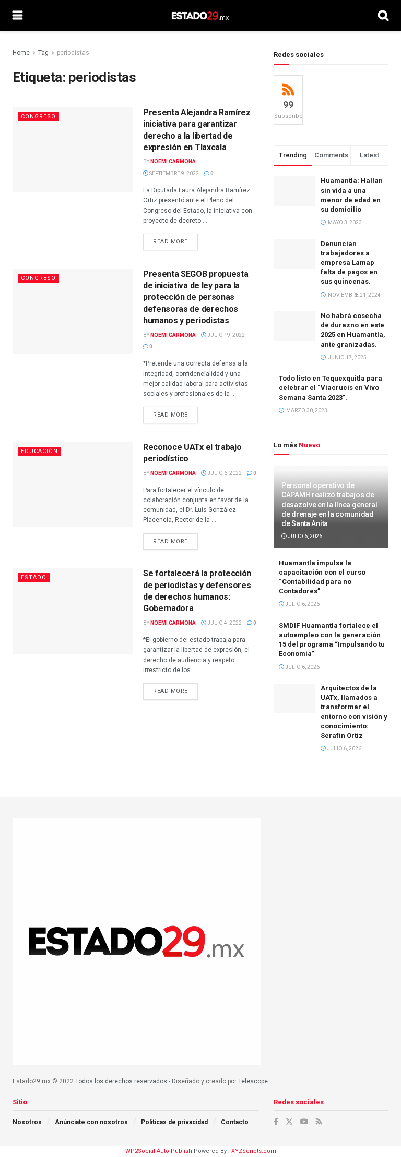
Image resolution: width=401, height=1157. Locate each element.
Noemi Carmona (173, 161)
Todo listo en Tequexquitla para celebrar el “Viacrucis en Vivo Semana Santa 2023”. (330, 387)
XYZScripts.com (253, 1151)
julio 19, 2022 (225, 335)
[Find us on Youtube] (304, 1121)
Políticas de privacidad (174, 1122)
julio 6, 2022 (224, 473)
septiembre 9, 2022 (173, 173)
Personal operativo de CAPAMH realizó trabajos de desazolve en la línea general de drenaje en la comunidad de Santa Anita (329, 504)
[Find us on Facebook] (276, 1121)
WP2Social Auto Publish (158, 1151)
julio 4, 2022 (224, 623)
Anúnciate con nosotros (91, 1122)
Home (21, 52)
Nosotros (27, 1122)
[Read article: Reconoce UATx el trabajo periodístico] (73, 484)
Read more (175, 241)
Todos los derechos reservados (121, 1081)
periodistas (73, 52)
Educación (39, 451)
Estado (33, 577)
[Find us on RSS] (319, 1121)
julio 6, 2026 (304, 536)
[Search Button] (383, 15)
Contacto (235, 1122)
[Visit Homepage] (200, 15)
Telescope (253, 1081)
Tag (43, 52)
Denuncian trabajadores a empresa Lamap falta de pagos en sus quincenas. (349, 263)
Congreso (38, 116)
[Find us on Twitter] (289, 1121)
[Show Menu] (17, 15)
